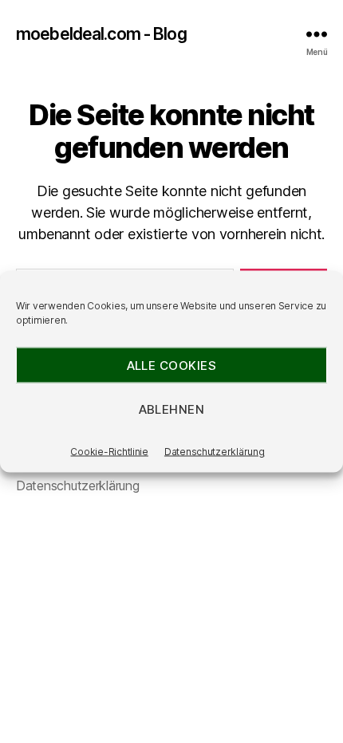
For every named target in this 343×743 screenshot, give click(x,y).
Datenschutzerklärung (214, 452)
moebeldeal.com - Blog (101, 34)
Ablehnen (172, 408)
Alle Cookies (172, 364)
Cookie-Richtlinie (109, 452)
